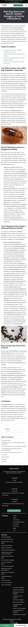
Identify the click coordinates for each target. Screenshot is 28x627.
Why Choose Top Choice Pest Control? (14, 62)
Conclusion (7, 63)
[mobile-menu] (26, 5)
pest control (22, 233)
